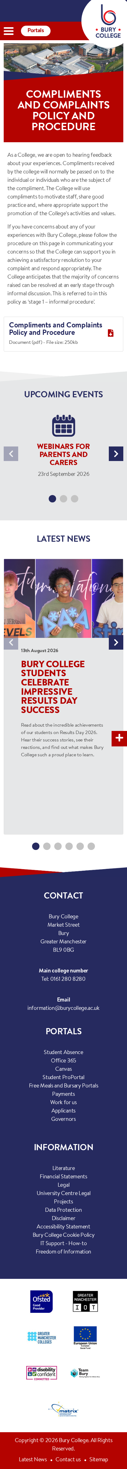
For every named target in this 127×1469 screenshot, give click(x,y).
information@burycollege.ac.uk (63, 1008)
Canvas (63, 1069)
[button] (52, 498)
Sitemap (98, 1460)
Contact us (67, 1460)
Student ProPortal (63, 1078)
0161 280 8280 (68, 979)
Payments (63, 1094)
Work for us (63, 1103)
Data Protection (63, 1210)
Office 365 (63, 1061)
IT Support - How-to (63, 1244)
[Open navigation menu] (9, 31)
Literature (63, 1169)
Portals (35, 31)
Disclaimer (64, 1219)
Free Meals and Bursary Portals (63, 1086)
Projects (63, 1202)
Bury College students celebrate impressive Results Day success (53, 688)
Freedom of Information (63, 1252)
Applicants (63, 1111)
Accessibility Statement (63, 1227)
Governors (63, 1119)
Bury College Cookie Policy (64, 1235)
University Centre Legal (64, 1194)
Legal (63, 1185)
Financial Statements (63, 1177)
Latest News (33, 1460)
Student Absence (63, 1053)
